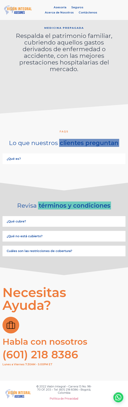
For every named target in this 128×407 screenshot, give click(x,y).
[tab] (64, 158)
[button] (64, 221)
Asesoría (60, 7)
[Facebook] (107, 394)
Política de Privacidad (64, 398)
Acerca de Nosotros (59, 12)
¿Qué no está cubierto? (24, 236)
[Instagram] (123, 394)
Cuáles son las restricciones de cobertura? (39, 251)
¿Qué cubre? (16, 221)
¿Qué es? (14, 159)
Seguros (77, 7)
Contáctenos (88, 12)
